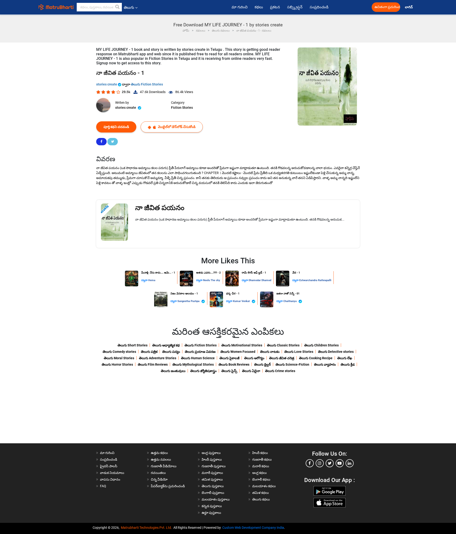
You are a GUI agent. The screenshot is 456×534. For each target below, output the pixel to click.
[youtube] (340, 463)
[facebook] (310, 463)
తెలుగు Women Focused (237, 352)
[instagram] (320, 463)
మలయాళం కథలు (264, 486)
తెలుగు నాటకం (270, 352)
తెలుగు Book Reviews (233, 364)
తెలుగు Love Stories (298, 352)
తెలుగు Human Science (198, 358)
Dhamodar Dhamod (260, 280)
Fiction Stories (182, 107)
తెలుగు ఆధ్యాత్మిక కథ (166, 345)
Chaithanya (290, 301)
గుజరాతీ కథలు (262, 459)
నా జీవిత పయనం (159, 207)
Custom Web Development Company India (253, 527)
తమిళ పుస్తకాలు (212, 479)
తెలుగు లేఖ (344, 358)
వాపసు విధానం (110, 479)
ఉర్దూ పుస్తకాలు (211, 513)
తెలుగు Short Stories (132, 345)
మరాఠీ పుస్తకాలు (212, 473)
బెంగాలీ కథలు (261, 479)
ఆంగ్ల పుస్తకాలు (211, 453)
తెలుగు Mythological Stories (193, 364)
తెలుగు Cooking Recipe (315, 358)
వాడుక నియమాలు (112, 473)
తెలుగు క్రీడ (348, 364)
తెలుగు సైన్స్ (229, 371)
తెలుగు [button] (129, 7)
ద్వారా (144, 280)
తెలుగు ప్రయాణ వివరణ (200, 352)
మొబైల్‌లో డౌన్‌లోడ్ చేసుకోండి (176, 127)
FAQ (103, 486)
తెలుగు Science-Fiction (292, 364)
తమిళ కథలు (260, 493)
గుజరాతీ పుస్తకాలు (214, 466)
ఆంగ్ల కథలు (259, 473)
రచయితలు (158, 473)
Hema (151, 280)
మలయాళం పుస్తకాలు (216, 499)
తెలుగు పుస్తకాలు (213, 486)
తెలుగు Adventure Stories (157, 358)
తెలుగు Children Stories (321, 345)
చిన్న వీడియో (159, 479)
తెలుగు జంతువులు (173, 371)
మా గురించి (239, 7)
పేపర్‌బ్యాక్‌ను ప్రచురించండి (168, 486)
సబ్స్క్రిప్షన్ (295, 7)
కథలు (259, 7)
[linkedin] (350, 463)
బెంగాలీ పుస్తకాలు (213, 493)
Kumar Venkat (242, 301)
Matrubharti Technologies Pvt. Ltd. (147, 527)
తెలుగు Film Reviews (153, 364)
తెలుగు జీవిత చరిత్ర (281, 358)
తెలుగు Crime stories (280, 371)
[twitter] (330, 463)
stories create (107, 84)
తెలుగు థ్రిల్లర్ (262, 364)
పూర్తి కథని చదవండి (116, 127)
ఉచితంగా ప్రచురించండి (387, 7)
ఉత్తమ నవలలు (161, 459)
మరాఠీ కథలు (260, 466)
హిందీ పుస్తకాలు (212, 459)
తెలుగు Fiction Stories (147, 84)
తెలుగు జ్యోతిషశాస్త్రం (203, 371)
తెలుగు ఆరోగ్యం (254, 358)
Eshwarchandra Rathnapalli (315, 280)
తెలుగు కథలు (261, 499)
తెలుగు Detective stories (336, 352)
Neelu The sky (211, 280)
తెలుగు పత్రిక (149, 352)
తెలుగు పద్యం (171, 352)
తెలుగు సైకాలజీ (229, 358)
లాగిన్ (409, 7)
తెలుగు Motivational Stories (241, 345)
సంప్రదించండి (319, 7)
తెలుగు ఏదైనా (251, 371)
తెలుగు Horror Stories (117, 364)
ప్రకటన (275, 7)
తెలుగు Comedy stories (119, 352)
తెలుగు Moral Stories (119, 358)
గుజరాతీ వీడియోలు (163, 466)
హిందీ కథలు (260, 453)
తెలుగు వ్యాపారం (325, 364)
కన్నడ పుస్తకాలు (212, 506)
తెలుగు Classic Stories (283, 345)
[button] (117, 7)
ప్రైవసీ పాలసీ (108, 466)
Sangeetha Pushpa (188, 301)
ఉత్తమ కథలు (159, 453)
